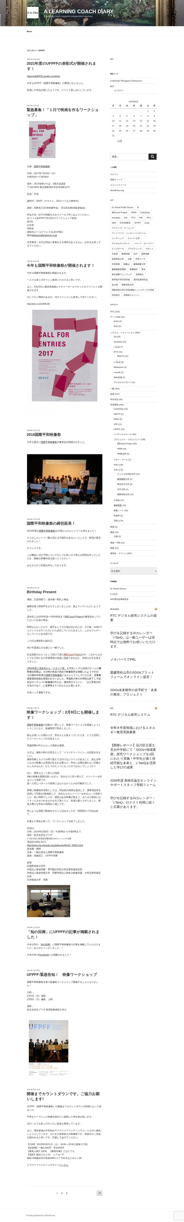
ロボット (149, 248)
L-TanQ (117, 362)
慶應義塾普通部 (119, 269)
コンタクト (119, 90)
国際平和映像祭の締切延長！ (51, 523)
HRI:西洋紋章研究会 (119, 599)
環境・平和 (115, 543)
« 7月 (119, 141)
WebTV (120, 356)
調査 (112, 548)
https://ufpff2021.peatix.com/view (43, 76)
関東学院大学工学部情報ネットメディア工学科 (133, 290)
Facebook (44, 955)
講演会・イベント (118, 553)
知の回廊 (45, 944)
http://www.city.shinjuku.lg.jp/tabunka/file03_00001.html (55, 845)
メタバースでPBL (123, 659)
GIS (125, 217)
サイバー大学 (134, 238)
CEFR (133, 212)
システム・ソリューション (122, 332)
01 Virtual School (118, 588)
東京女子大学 (123, 484)
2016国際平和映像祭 (44, 434)
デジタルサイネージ (121, 243)
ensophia (116, 217)
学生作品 (114, 399)
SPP (116, 424)
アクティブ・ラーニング (123, 228)
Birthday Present (41, 592)
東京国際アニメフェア (122, 274)
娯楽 (112, 394)
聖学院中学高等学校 (121, 279)
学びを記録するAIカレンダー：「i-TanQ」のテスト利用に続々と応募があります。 (133, 802)
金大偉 (115, 285)
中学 (116, 465)
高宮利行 (116, 295)
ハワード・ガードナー (144, 243)
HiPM (119, 449)
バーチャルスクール (123, 434)
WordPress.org (117, 190)
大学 (116, 470)
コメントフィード (118, 185)
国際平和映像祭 (42, 166)
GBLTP (117, 414)
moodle (117, 372)
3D (115, 337)
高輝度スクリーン (132, 295)
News (29, 31)
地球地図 (145, 254)
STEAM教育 (125, 223)
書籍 (112, 532)
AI (138, 207)
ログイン (114, 174)
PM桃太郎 (121, 454)
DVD (116, 326)
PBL (141, 217)
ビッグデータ (118, 248)
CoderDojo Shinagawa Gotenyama (126, 81)
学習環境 (116, 264)
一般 (112, 388)
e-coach (114, 594)
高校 (116, 520)
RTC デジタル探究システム (130, 714)
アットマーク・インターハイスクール (129, 233)
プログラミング (135, 248)
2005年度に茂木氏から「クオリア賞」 (47, 668)
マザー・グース (121, 460)
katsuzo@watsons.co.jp (45, 235)
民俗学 (117, 515)
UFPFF (137, 223)
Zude (147, 223)
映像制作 (134, 269)
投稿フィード (116, 179)
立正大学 (121, 489)
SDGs (116, 419)
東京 (143, 269)
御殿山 (127, 264)
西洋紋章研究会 (141, 279)
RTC (112, 59)
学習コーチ (140, 259)
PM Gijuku (114, 609)
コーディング (118, 238)
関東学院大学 (128, 285)
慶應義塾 (118, 505)
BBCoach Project (74, 616)
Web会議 (118, 377)
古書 (116, 536)
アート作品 (115, 317)
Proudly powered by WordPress (40, 1215)
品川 (135, 254)
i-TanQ (117, 347)
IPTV (133, 217)
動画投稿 (126, 254)
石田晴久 (140, 274)
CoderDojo (145, 212)
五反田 (115, 254)
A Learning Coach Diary (79, 11)
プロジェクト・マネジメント (127, 439)
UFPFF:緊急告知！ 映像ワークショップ (62, 974)
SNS (114, 223)
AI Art (116, 321)
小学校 (117, 500)
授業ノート (119, 510)
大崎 (130, 259)
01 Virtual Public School (122, 207)
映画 (112, 527)
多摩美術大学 (118, 259)
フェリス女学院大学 (126, 474)
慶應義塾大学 (139, 264)
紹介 (112, 86)
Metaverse (118, 367)
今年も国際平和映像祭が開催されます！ (61, 265)
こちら (65, 1165)
